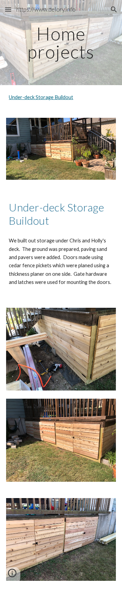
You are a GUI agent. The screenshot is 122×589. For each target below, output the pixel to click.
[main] (61, 43)
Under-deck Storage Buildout (41, 97)
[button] (8, 9)
